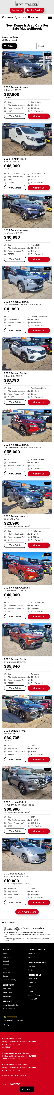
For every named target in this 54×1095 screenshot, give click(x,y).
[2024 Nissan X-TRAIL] (27, 282)
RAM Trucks (7, 957)
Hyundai (6, 965)
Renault (6, 961)
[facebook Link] (4, 1025)
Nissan (5, 953)
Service (31, 966)
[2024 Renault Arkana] (27, 211)
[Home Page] (27, 3)
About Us (32, 982)
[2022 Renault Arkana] (27, 68)
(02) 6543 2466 (14, 1044)
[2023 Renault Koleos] (27, 497)
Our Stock (17, 10)
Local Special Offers (11, 1005)
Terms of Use (33, 999)
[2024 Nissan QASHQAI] (27, 568)
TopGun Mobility (9, 980)
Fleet (30, 957)
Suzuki (5, 976)
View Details (15, 116)
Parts (30, 970)
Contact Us (38, 116)
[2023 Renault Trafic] (27, 139)
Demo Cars (7, 992)
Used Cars (7, 996)
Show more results (27, 912)
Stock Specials (9, 1009)
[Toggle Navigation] (50, 17)
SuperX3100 (8, 972)
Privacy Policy (34, 995)
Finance (31, 953)
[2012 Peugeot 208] (27, 854)
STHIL (5, 968)
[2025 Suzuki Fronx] (27, 711)
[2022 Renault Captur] (27, 353)
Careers (31, 986)
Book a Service (34, 10)
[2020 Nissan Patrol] (27, 782)
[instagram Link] (8, 1025)
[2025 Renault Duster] (27, 639)
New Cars (7, 989)
